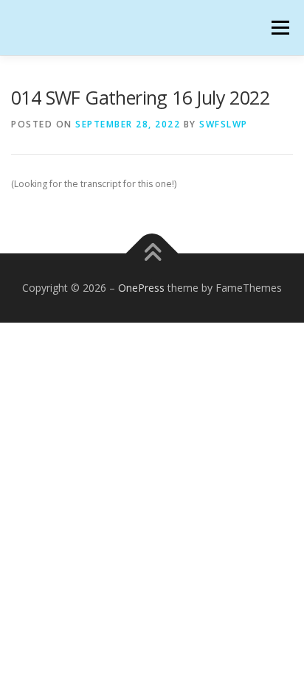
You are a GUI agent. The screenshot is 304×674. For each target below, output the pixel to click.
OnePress (141, 288)
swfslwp (223, 124)
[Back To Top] (152, 253)
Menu (279, 27)
